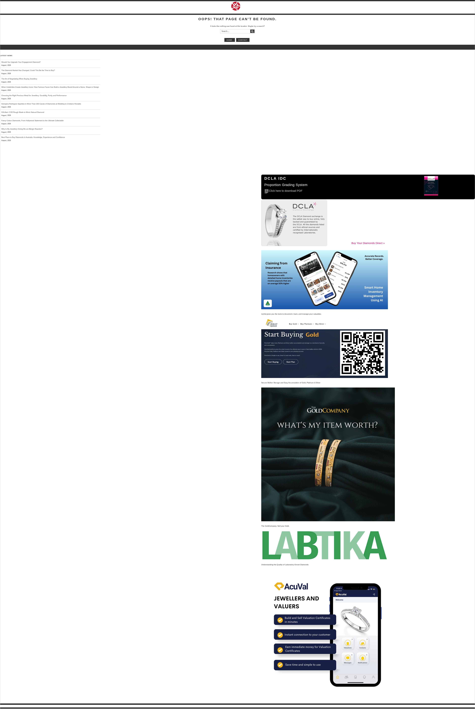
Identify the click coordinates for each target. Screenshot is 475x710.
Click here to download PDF (285, 190)
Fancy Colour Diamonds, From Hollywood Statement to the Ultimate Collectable (32, 112)
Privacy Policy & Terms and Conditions (452, 706)
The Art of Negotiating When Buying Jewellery (19, 70)
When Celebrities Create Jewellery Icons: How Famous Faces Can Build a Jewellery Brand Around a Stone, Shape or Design (50, 79)
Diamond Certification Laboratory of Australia (20, 706)
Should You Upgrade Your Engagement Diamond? (21, 137)
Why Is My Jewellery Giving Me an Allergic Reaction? (22, 120)
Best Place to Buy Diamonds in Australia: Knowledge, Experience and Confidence (33, 129)
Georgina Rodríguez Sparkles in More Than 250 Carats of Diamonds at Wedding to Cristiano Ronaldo (41, 95)
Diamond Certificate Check (415, 706)
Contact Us (471, 706)
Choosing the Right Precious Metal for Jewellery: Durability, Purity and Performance (34, 87)
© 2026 (2, 706)
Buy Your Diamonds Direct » (368, 243)
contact (242, 40)
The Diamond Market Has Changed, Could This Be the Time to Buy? (28, 62)
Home (229, 40)
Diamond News (431, 706)
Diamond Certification (396, 706)
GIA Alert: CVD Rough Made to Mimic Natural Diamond (22, 104)
